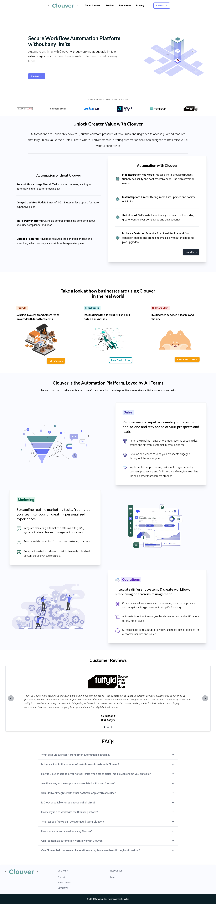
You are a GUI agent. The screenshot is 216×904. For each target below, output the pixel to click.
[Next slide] (205, 698)
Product (110, 5)
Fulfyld (111, 720)
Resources (125, 5)
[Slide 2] (108, 727)
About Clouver (93, 5)
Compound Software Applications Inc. (111, 899)
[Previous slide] (11, 698)
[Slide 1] (104, 727)
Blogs (112, 877)
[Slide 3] (111, 727)
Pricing (140, 5)
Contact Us (63, 888)
